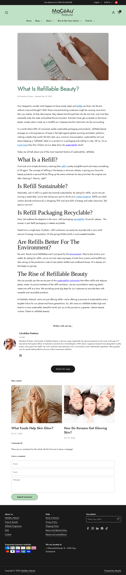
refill (63, 166)
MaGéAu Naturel (12, 517)
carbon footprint (83, 196)
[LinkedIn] (20, 355)
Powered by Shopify (112, 570)
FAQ (7, 530)
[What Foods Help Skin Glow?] (36, 404)
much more (22, 145)
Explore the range (63, 369)
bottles (79, 106)
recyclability (78, 219)
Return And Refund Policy (56, 530)
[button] (6, 12)
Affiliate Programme (13, 526)
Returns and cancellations (56, 534)
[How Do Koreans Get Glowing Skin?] (89, 404)
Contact (8, 534)
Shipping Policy (52, 526)
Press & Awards (11, 522)
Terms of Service (52, 517)
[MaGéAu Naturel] (63, 12)
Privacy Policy (51, 522)
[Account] (113, 12)
